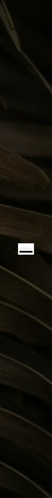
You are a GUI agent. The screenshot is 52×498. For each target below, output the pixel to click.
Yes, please (26, 251)
